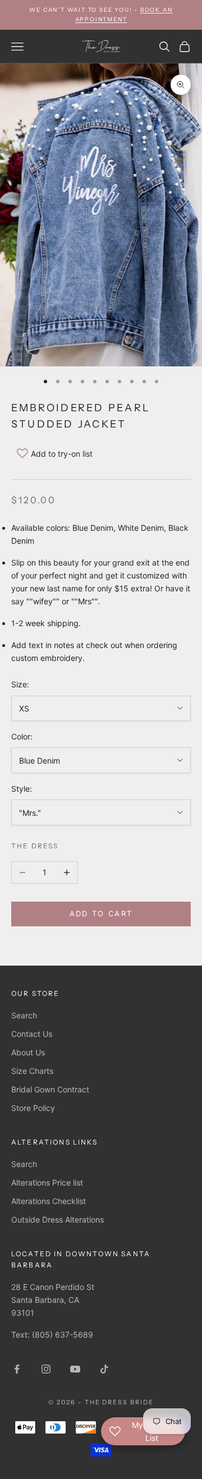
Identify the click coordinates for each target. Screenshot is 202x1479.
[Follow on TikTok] (104, 1369)
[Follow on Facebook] (16, 1369)
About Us (28, 1052)
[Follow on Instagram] (46, 1369)
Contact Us (31, 1034)
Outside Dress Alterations (57, 1219)
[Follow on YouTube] (75, 1369)
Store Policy (33, 1108)
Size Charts (32, 1071)
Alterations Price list (47, 1182)
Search (24, 1015)
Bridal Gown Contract (50, 1089)
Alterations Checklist (48, 1201)
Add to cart (101, 913)
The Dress (34, 846)
